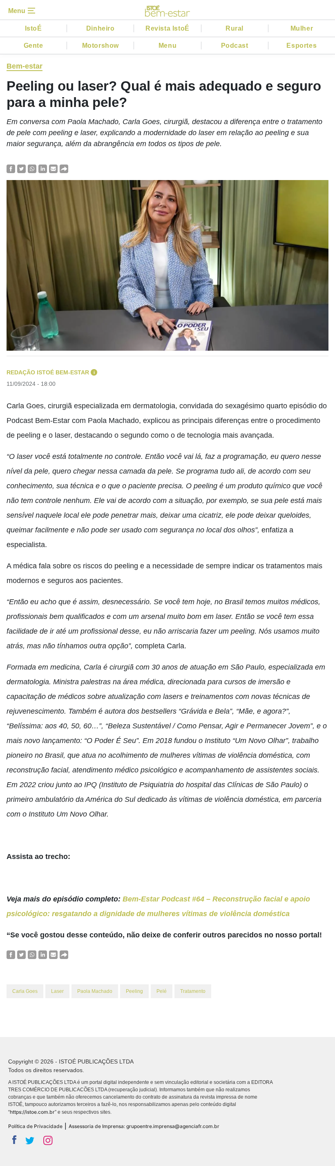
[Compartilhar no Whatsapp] (32, 168)
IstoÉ (33, 28)
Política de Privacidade (35, 1126)
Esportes (301, 45)
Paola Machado (94, 991)
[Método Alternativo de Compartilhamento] (64, 168)
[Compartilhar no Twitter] (21, 168)
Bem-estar (24, 66)
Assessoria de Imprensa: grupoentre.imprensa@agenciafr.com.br (144, 1126)
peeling (134, 991)
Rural (234, 28)
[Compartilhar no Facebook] (11, 168)
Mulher (301, 28)
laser (57, 991)
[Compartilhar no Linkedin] (42, 168)
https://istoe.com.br (32, 1112)
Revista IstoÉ (167, 28)
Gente (33, 45)
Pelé (161, 991)
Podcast (234, 45)
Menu (167, 45)
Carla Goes (25, 991)
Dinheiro (100, 28)
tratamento (192, 991)
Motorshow (100, 45)
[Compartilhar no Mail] (53, 168)
